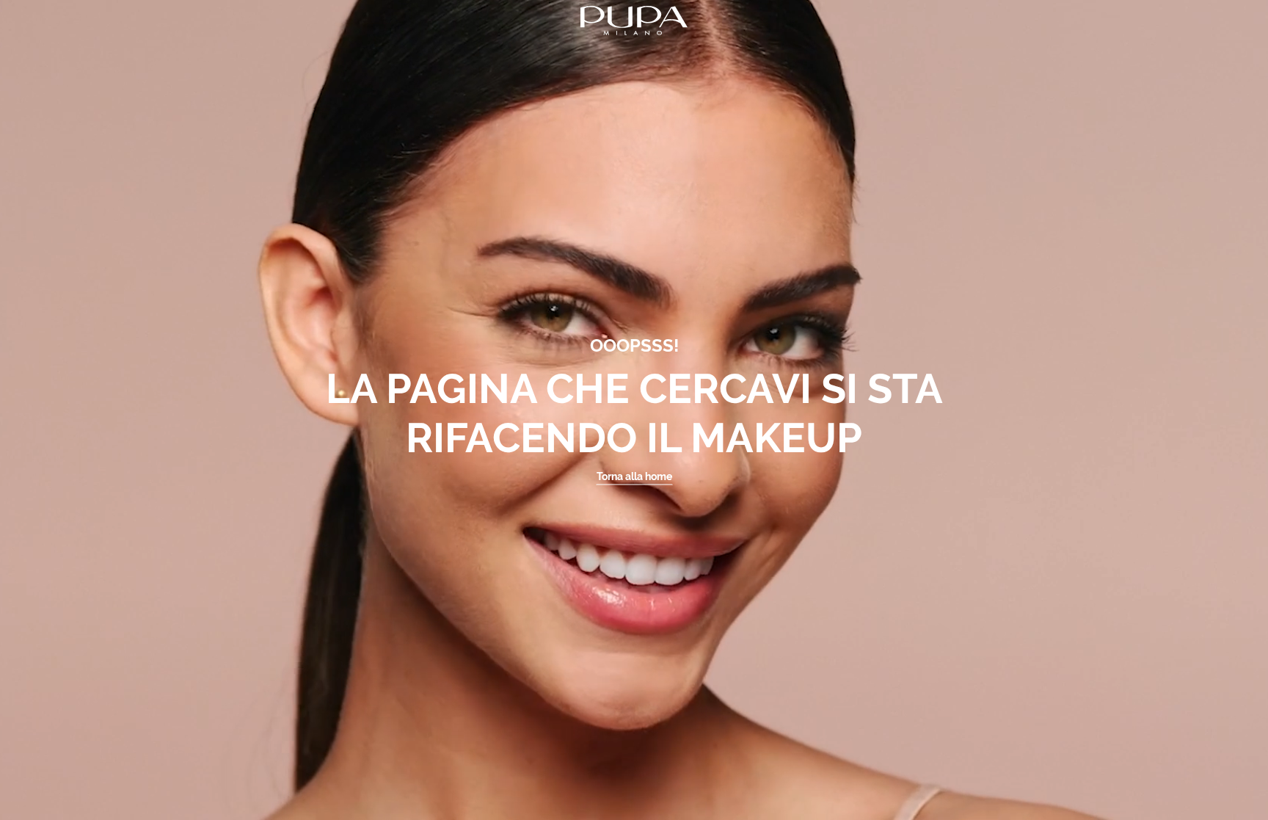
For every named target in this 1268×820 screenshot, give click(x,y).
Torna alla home (634, 476)
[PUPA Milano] (634, 19)
